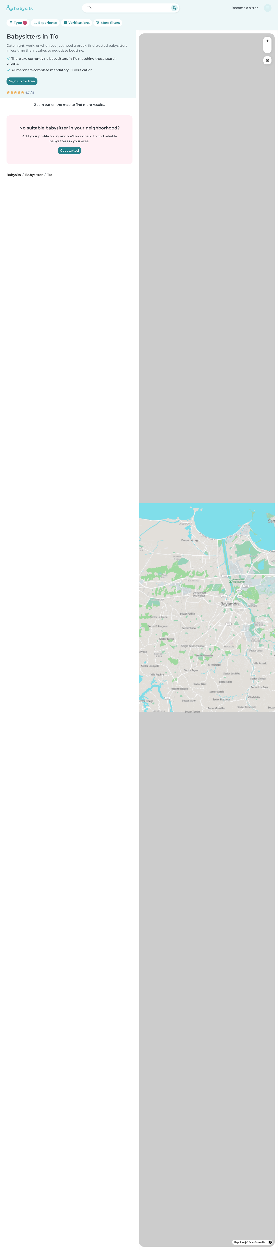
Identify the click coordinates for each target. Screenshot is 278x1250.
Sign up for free (22, 81)
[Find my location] (267, 60)
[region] (207, 640)
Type (19, 23)
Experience (47, 23)
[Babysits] (20, 8)
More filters (110, 23)
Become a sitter (245, 8)
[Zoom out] (267, 49)
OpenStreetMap (258, 1242)
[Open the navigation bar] (267, 8)
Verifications (79, 23)
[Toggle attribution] (270, 1242)
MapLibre (239, 1242)
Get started (69, 150)
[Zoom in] (267, 41)
